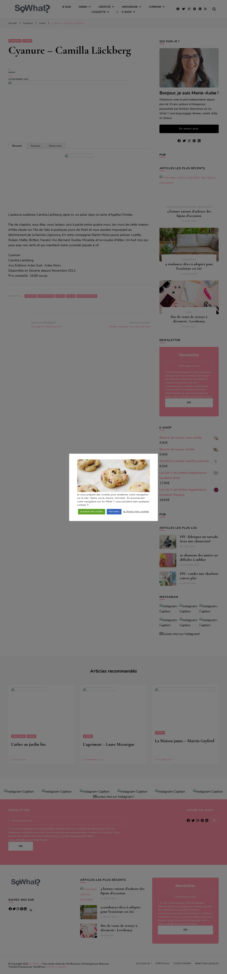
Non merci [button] (114, 511)
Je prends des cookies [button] (91, 511)
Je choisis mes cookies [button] (136, 511)
